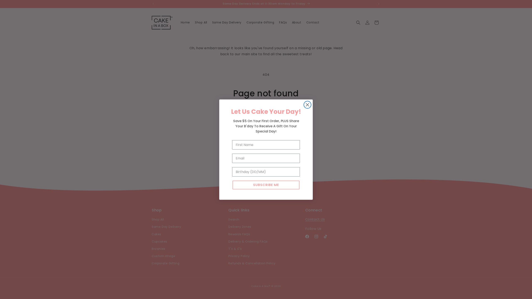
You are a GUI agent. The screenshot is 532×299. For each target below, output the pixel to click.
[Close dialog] (307, 104)
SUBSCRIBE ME (266, 185)
